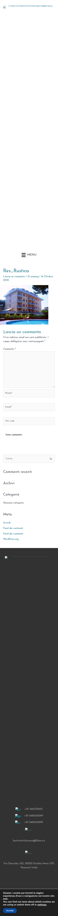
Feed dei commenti (13, 534)
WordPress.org (11, 539)
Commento (9, 349)
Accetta (10, 910)
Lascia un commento (14, 276)
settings (41, 904)
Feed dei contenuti (13, 528)
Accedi (6, 523)
